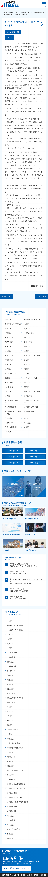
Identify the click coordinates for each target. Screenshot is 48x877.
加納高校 (8, 347)
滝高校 (26, 373)
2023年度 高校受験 (16, 566)
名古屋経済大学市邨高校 (18, 574)
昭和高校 (8, 369)
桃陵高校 (8, 391)
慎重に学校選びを (16, 597)
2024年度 (12, 457)
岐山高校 (8, 351)
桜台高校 (27, 365)
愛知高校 (8, 319)
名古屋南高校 (10, 418)
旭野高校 (8, 329)
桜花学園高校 (10, 342)
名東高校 (27, 427)
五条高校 (8, 365)
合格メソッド (30, 534)
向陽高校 (27, 360)
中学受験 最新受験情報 (11, 534)
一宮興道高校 (29, 333)
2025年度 (34, 451)
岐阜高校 (27, 351)
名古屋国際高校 (10, 407)
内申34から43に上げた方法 (20, 564)
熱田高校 (27, 329)
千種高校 (8, 378)
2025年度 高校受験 (16, 583)
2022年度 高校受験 (13, 32)
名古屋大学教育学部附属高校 (17, 802)
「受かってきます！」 (18, 589)
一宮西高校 (9, 337)
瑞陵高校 (27, 369)
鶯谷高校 (27, 337)
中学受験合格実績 (31, 519)
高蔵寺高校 (9, 360)
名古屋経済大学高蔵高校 (16, 788)
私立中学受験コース (10, 519)
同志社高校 (9, 387)
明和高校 (8, 432)
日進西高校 (9, 423)
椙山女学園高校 (10, 373)
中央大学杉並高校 (30, 378)
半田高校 (27, 423)
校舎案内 (5, 550)
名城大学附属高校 (11, 427)
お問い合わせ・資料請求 (17, 868)
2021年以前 (34, 463)
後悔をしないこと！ (17, 572)
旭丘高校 (9, 37)
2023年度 (34, 457)
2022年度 (12, 463)
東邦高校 (27, 387)
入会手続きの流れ (31, 550)
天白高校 (27, 383)
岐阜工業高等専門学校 (32, 355)
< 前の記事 (6, 296)
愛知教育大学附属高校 (32, 319)
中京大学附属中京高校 (13, 383)
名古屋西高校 (29, 412)
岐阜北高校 (9, 355)
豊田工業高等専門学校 (32, 391)
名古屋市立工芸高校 (31, 407)
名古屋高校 (28, 396)
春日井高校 (28, 342)
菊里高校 (27, 347)
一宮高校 (8, 333)
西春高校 (27, 418)
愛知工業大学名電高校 (13, 324)
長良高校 (8, 396)
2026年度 (12, 451)
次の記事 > (42, 296)
